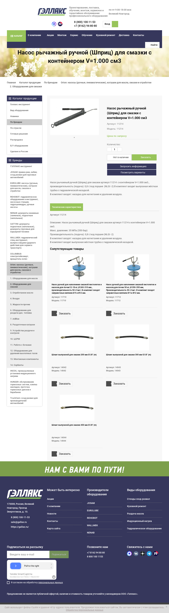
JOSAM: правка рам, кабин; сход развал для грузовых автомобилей (23, 174)
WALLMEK (92, 525)
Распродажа (16, 139)
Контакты (138, 35)
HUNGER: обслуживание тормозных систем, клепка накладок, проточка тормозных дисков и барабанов (23, 387)
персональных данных (50, 582)
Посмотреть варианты (132, 172)
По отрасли (15, 128)
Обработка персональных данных (84, 610)
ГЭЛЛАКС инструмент (21, 166)
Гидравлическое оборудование (144, 528)
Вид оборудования (19, 110)
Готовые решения (19, 134)
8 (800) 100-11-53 (84, 22)
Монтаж (62, 35)
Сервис (74, 35)
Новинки (14, 116)
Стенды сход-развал (138, 499)
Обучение (87, 35)
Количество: (113, 144)
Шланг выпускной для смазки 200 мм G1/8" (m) (74, 355)
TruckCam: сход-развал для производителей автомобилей (24, 400)
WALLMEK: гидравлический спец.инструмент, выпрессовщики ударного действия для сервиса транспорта (23, 242)
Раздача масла (135, 513)
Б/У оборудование (19, 145)
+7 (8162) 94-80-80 (85, 25)
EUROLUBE (93, 510)
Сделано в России (19, 151)
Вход (107, 24)
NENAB (91, 532)
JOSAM (91, 503)
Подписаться (59, 554)
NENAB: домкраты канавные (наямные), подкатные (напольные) (24, 215)
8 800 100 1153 (95, 556)
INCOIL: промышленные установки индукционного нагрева (23, 373)
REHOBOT (92, 518)
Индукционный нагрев (139, 521)
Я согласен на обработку (37, 582)
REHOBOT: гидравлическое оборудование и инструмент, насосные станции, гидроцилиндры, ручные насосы (24, 202)
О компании (34, 35)
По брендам (16, 122)
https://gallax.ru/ (20, 527)
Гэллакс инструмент (20, 104)
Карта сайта (53, 528)
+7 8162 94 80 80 (96, 552)
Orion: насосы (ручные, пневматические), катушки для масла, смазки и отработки (23, 268)
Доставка (124, 35)
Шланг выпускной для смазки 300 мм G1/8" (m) (128, 355)
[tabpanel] (74, 117)
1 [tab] (74, 137)
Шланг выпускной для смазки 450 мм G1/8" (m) (74, 425)
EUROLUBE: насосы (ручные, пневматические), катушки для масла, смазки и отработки (24, 187)
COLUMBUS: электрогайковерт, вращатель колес (19, 256)
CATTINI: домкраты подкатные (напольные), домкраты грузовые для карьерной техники (22, 228)
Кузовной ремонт (105, 35)
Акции (50, 35)
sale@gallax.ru (19, 522)
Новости (51, 513)
